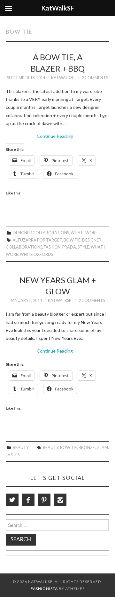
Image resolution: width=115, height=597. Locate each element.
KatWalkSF (62, 77)
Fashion (52, 247)
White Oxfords (36, 254)
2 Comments (95, 77)
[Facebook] (28, 500)
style (83, 247)
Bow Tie (72, 240)
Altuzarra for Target (37, 240)
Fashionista (44, 588)
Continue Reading (57, 136)
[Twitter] (12, 500)
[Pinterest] (44, 500)
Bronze (87, 447)
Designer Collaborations (41, 232)
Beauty (21, 447)
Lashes (12, 455)
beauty (50, 447)
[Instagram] (60, 500)
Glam (102, 447)
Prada (69, 247)
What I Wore (84, 232)
